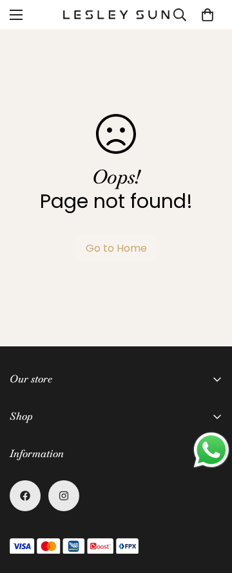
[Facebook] (25, 495)
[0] (207, 15)
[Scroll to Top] (209, 505)
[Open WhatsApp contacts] (211, 450)
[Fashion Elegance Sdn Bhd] (116, 14)
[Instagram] (63, 495)
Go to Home (116, 248)
